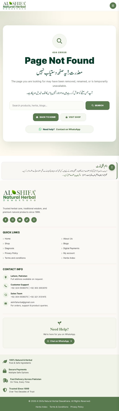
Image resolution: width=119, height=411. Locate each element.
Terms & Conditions (59, 407)
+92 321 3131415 (38, 297)
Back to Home (48, 117)
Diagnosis (9, 248)
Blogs (66, 243)
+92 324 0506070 (19, 288)
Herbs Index (69, 258)
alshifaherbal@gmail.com (22, 302)
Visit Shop (75, 117)
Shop (7, 243)
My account (69, 253)
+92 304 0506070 (19, 297)
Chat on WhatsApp (59, 341)
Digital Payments (71, 248)
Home (8, 238)
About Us (68, 238)
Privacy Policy (11, 253)
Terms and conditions (15, 258)
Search (99, 105)
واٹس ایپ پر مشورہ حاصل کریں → (71, 175)
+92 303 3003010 (38, 288)
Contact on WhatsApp (68, 129)
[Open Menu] (113, 5)
